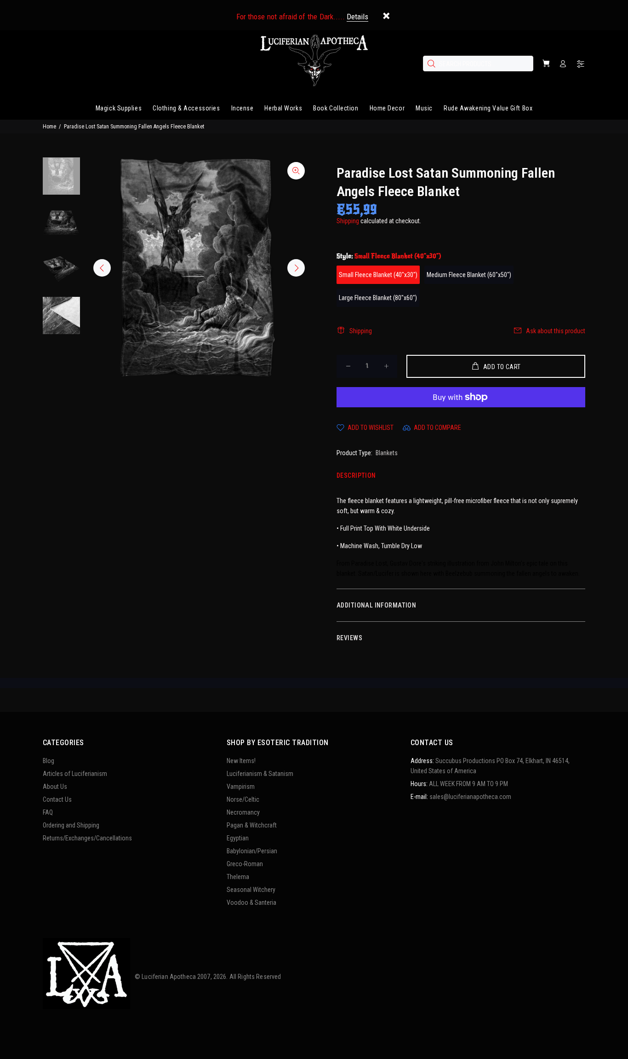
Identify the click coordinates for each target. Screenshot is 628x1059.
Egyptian (238, 838)
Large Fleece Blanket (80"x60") (378, 297)
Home (49, 126)
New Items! (241, 760)
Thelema (238, 876)
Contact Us (57, 799)
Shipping (348, 221)
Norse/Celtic (243, 799)
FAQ (48, 812)
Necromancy (243, 812)
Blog (48, 760)
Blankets (387, 453)
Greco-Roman (245, 864)
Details (357, 16)
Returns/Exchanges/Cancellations (87, 838)
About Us (55, 786)
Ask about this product (555, 331)
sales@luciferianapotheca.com (470, 796)
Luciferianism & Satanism (260, 773)
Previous (102, 268)
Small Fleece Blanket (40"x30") (378, 274)
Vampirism (241, 786)
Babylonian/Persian (252, 851)
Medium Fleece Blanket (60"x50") (469, 274)
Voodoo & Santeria (251, 902)
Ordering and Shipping (71, 825)
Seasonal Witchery (251, 889)
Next (296, 268)
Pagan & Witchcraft (252, 825)
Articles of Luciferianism (75, 773)
